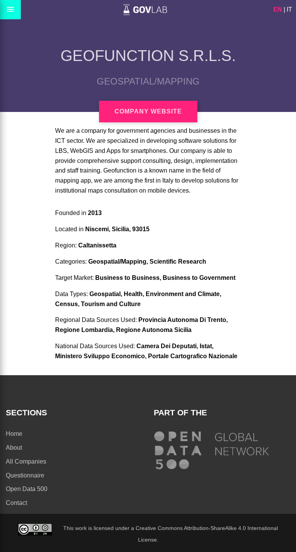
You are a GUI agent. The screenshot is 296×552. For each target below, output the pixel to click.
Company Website (148, 111)
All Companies (26, 461)
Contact (16, 503)
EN (277, 9)
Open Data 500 (26, 489)
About (14, 447)
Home (14, 433)
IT (289, 9)
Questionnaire (25, 475)
